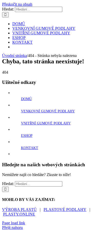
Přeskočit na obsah (17, 4)
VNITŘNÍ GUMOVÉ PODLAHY (46, 123)
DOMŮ (26, 99)
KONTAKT (29, 148)
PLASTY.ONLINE (19, 214)
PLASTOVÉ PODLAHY (65, 209)
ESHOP (27, 136)
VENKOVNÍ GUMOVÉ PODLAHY (48, 111)
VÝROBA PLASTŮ (19, 209)
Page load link (13, 223)
